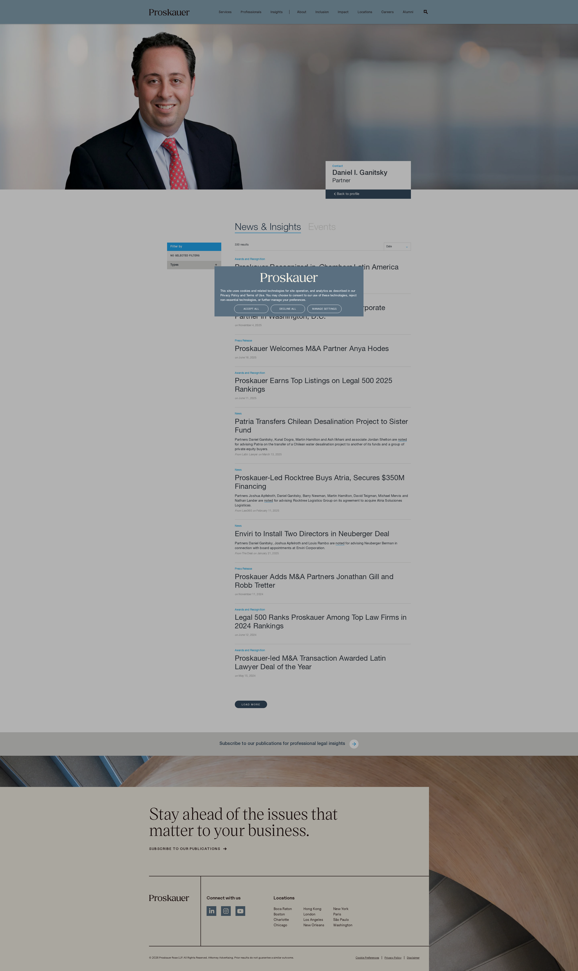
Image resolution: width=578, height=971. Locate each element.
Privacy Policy (229, 295)
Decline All (288, 309)
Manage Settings (324, 309)
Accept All (251, 309)
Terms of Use (255, 295)
